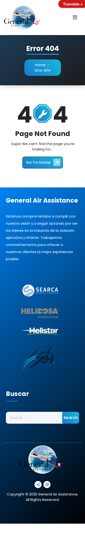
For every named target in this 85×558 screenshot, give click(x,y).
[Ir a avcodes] (40, 358)
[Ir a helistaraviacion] (40, 331)
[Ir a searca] (40, 290)
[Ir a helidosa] (40, 312)
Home (40, 64)
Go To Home (38, 162)
